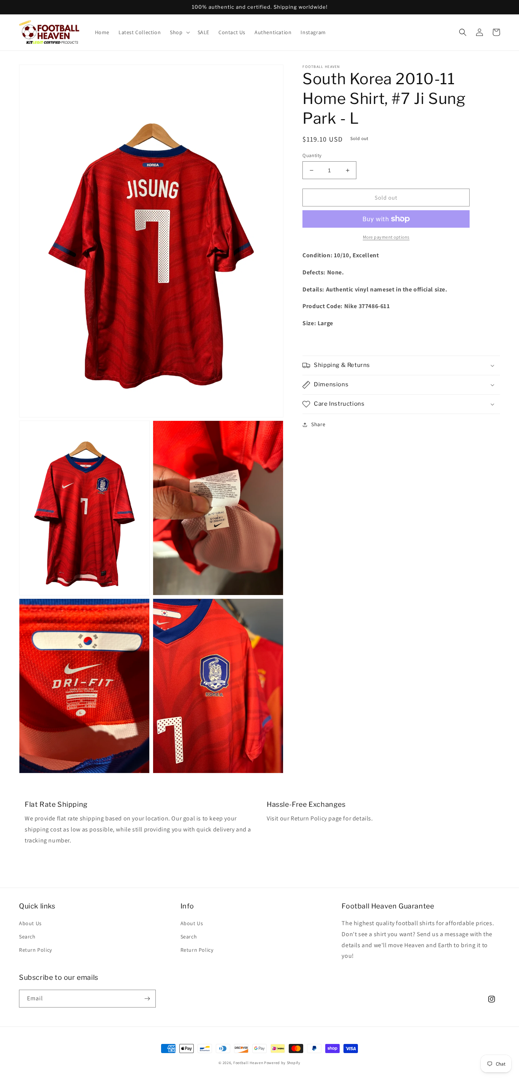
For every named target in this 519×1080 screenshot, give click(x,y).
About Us (30, 923)
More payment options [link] (386, 237)
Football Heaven (248, 1062)
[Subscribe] (147, 999)
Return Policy (35, 949)
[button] (179, 32)
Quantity (311, 155)
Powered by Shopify (282, 1062)
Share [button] (318, 424)
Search (27, 936)
